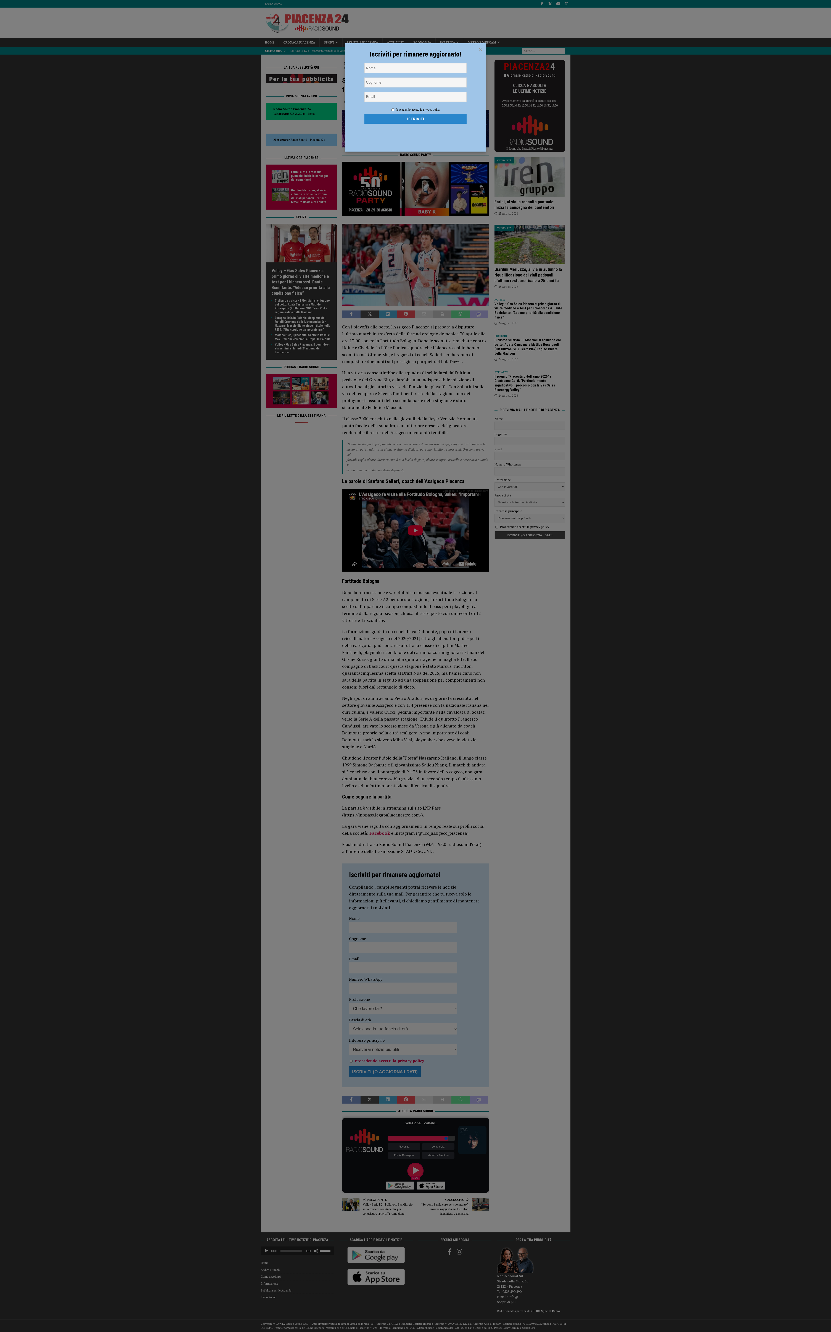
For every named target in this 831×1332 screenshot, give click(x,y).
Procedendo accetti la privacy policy (418, 110)
